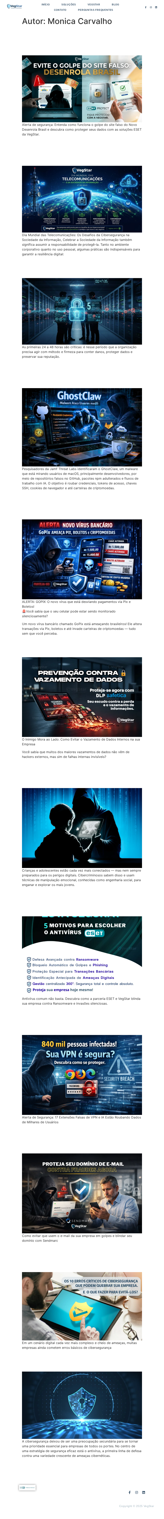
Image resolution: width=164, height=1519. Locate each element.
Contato (60, 10)
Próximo (133, 1464)
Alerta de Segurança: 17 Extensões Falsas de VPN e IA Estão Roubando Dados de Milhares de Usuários (76, 1020)
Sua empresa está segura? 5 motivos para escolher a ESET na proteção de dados (78, 901)
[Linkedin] (156, 7)
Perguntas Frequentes (95, 10)
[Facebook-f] (146, 7)
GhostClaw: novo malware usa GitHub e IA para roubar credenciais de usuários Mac (82, 373)
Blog (115, 4)
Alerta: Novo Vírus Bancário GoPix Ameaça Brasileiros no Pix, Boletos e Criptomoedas (77, 504)
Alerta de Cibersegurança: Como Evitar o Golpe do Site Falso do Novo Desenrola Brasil (81, 40)
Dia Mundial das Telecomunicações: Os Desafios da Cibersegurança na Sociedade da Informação (81, 150)
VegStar (94, 4)
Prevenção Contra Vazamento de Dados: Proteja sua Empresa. (71, 646)
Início (46, 4)
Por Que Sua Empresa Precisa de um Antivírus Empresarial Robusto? (77, 1360)
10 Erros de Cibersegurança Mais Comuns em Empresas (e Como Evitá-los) (79, 1257)
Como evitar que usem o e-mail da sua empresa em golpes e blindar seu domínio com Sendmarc (80, 1138)
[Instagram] (151, 7)
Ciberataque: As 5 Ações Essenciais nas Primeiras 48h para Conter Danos (78, 267)
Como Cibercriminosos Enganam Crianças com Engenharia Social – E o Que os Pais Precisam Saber (78, 773)
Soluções (68, 4)
